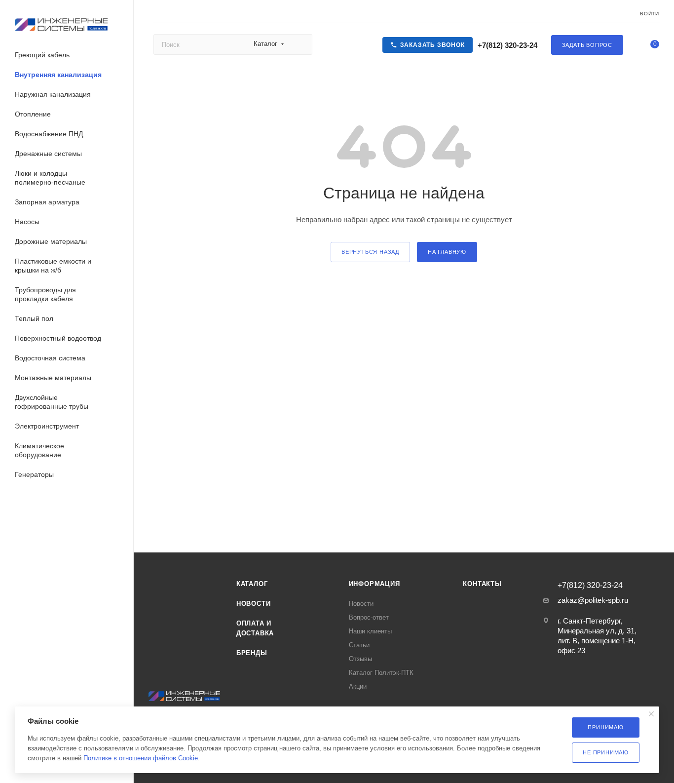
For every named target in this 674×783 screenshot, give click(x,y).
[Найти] (300, 44)
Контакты (482, 583)
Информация (374, 583)
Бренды (251, 653)
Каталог (252, 583)
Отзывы (360, 659)
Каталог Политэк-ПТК (381, 672)
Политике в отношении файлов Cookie (140, 758)
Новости (253, 603)
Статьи (359, 645)
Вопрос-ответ (369, 617)
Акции (358, 686)
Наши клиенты (370, 631)
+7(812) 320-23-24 (506, 45)
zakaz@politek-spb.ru (593, 600)
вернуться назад (370, 252)
